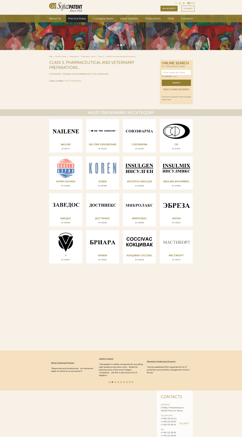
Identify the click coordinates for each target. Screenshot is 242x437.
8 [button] (129, 382)
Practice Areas (77, 18)
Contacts (187, 18)
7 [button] (126, 382)
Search (176, 83)
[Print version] (184, 3)
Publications (153, 18)
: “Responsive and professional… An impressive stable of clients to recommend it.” (72, 367)
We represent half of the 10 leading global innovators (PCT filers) (198, 35)
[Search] (176, 3)
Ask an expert (169, 8)
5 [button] (121, 382)
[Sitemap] (180, 3)
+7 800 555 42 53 (168, 418)
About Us (55, 18)
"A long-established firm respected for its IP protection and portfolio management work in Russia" (168, 367)
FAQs (171, 18)
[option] (121, 32)
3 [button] (123, 44)
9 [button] (132, 382)
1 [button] (118, 44)
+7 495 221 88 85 (168, 432)
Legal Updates (129, 18)
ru (189, 3)
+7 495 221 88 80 (168, 421)
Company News (103, 18)
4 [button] (118, 382)
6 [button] (123, 382)
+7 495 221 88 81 (168, 424)
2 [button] (121, 44)
